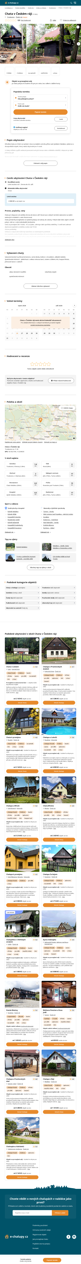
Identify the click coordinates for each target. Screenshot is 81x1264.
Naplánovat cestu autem (13, 442)
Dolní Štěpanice (12, 877)
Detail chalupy (59, 703)
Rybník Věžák (12, 514)
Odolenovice (12, 1149)
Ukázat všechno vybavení (40, 286)
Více (17, 692)
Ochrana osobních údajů (42, 1230)
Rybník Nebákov (13, 511)
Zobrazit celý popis (40, 163)
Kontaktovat (61, 128)
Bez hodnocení (26, 20)
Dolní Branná (12, 808)
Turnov (47, 1015)
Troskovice (52, 8)
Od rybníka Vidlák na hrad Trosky (61, 557)
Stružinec (10, 1013)
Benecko (20, 877)
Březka (47, 808)
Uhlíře (9, 944)
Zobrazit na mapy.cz (50, 442)
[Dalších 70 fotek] (59, 994)
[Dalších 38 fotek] (59, 923)
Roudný (10, 740)
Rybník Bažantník (13, 522)
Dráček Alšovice (48, 525)
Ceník (61, 119)
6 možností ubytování (27, 1026)
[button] (40, 420)
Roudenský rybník (14, 520)
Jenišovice (19, 1149)
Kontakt (36, 1248)
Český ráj (31, 8)
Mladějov (47, 1082)
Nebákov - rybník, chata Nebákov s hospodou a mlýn (62, 547)
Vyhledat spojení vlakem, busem (32, 442)
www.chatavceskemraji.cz (48, 157)
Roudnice (47, 740)
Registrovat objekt (39, 1234)
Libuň (14, 1084)
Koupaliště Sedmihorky (15, 525)
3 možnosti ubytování (63, 1028)
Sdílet (54, 20)
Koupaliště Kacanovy (15, 528)
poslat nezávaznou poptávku (40, 325)
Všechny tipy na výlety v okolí (40, 567)
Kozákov (46, 517)
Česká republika (20, 8)
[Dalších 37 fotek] (59, 721)
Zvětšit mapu (68, 408)
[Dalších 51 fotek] (22, 650)
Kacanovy (48, 877)
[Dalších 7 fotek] (22, 1130)
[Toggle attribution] (74, 438)
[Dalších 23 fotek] (59, 650)
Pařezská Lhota (49, 671)
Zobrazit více (9, 240)
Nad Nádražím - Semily (51, 522)
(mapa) (25, 17)
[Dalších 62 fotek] (22, 789)
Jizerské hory (16, 669)
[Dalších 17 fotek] (22, 721)
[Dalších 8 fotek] (59, 789)
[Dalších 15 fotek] (22, 1063)
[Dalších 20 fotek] (59, 1063)
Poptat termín (40, 112)
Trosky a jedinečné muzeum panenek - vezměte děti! (25, 557)
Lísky (9, 669)
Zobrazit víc (9, 532)
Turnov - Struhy (48, 511)
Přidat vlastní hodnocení (62, 381)
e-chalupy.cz (9, 8)
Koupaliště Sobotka (14, 517)
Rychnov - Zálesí (48, 528)
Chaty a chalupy (41, 8)
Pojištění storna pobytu (41, 1244)
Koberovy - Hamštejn (50, 520)
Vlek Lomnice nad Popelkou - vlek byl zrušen (58, 514)
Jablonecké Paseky (50, 942)
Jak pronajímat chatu (40, 1239)
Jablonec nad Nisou (62, 942)
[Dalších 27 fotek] (22, 858)
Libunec (10, 1084)
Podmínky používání (40, 1225)
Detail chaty (22, 703)
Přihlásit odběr (60, 1213)
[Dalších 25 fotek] (59, 858)
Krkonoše (54, 740)
